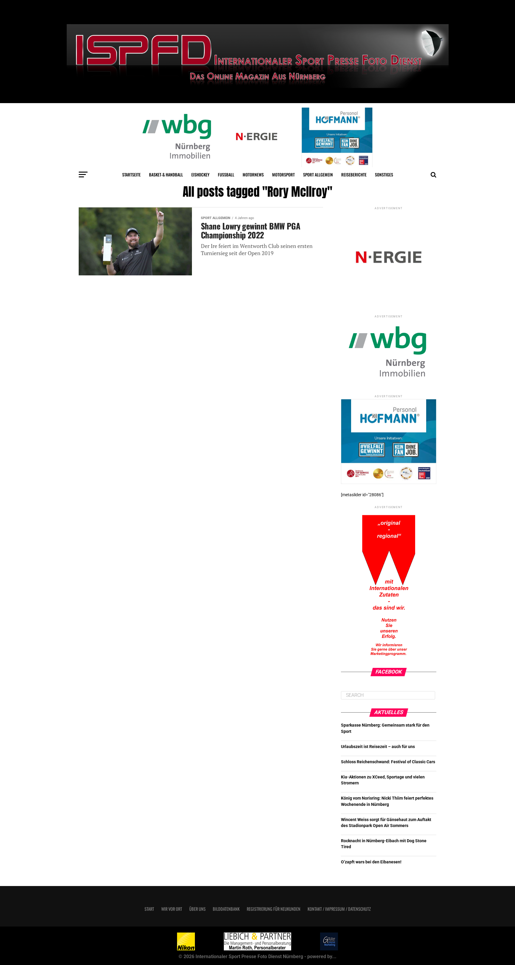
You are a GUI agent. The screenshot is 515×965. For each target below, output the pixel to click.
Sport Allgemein (318, 174)
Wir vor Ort (171, 909)
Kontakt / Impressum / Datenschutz (339, 909)
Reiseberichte (354, 174)
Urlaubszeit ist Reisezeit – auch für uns (378, 746)
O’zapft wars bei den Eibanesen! (371, 862)
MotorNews (253, 174)
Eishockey (200, 174)
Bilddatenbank (226, 909)
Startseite (131, 174)
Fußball (226, 174)
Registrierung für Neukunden (273, 909)
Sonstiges (384, 174)
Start (149, 909)
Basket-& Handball (166, 174)
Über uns (197, 909)
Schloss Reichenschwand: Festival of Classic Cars (388, 761)
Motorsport (283, 174)
